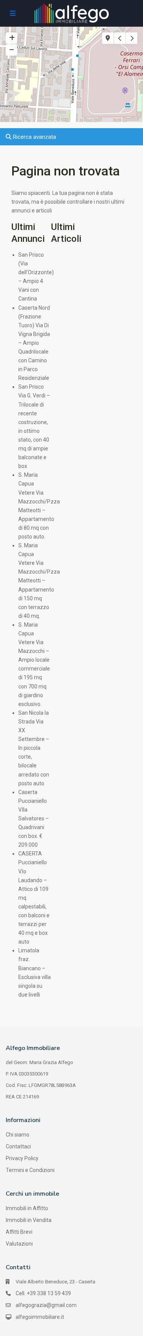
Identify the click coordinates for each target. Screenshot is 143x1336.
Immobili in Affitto (27, 1208)
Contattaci (18, 1146)
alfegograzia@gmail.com (46, 1305)
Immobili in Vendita (28, 1220)
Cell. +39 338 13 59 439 (43, 1293)
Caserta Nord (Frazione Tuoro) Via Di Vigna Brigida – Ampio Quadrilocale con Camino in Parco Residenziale (34, 343)
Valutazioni (19, 1244)
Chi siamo (17, 1135)
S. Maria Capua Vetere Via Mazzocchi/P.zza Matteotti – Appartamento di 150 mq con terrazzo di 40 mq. (39, 580)
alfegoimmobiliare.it (40, 1317)
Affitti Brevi (19, 1232)
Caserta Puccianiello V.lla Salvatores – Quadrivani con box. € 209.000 (33, 818)
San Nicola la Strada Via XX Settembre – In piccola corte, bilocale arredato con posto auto (33, 748)
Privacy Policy (22, 1158)
